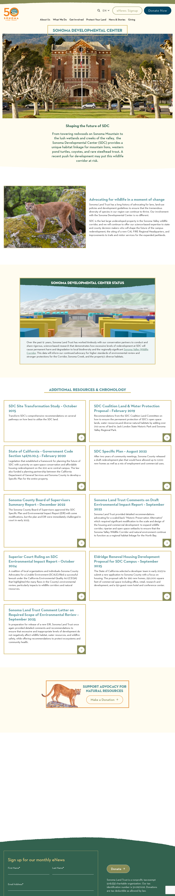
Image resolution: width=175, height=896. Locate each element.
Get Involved (76, 19)
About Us (45, 19)
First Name (13, 867)
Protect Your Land (96, 19)
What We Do (60, 19)
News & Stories (117, 19)
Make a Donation (103, 700)
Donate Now (157, 10)
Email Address (15, 884)
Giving (131, 19)
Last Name (57, 867)
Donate (116, 869)
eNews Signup (127, 10)
